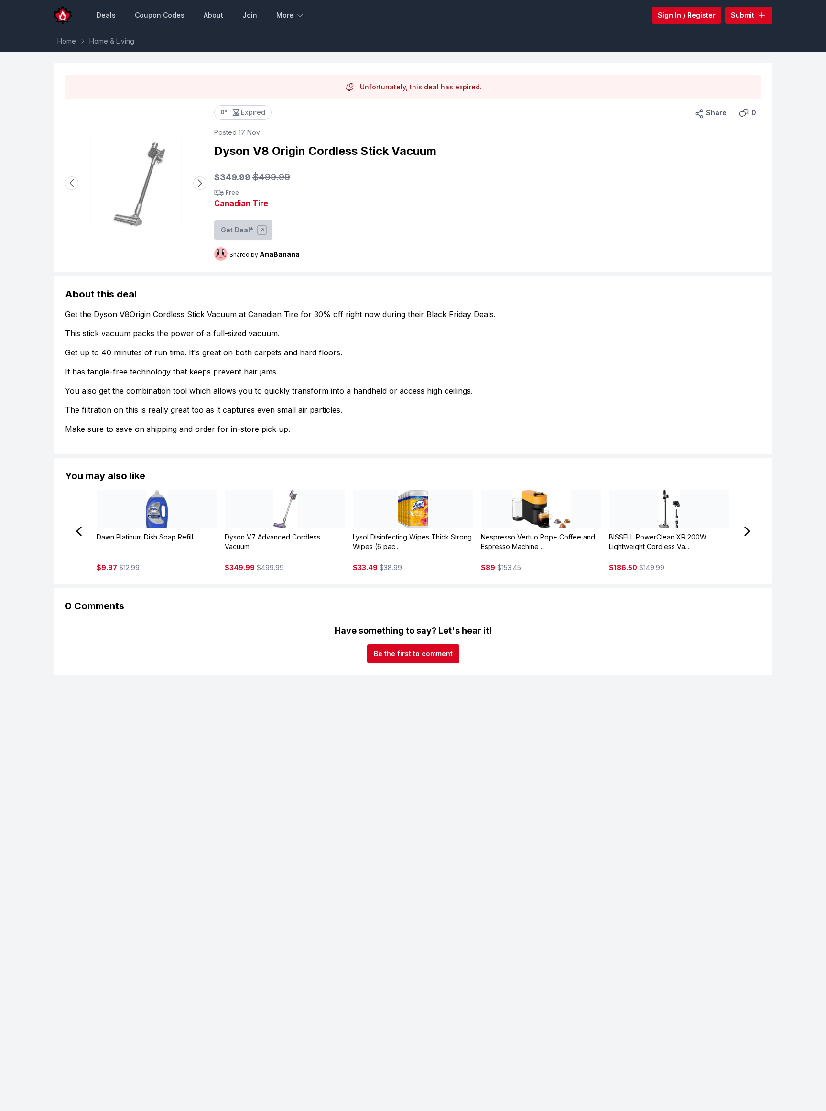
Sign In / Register (687, 15)
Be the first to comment (413, 653)
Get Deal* (237, 230)
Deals (106, 15)
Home (66, 41)
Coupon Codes (160, 15)
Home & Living (111, 41)
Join (249, 15)
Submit (742, 15)
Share (716, 113)
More (284, 15)
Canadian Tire (241, 203)
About (213, 15)
